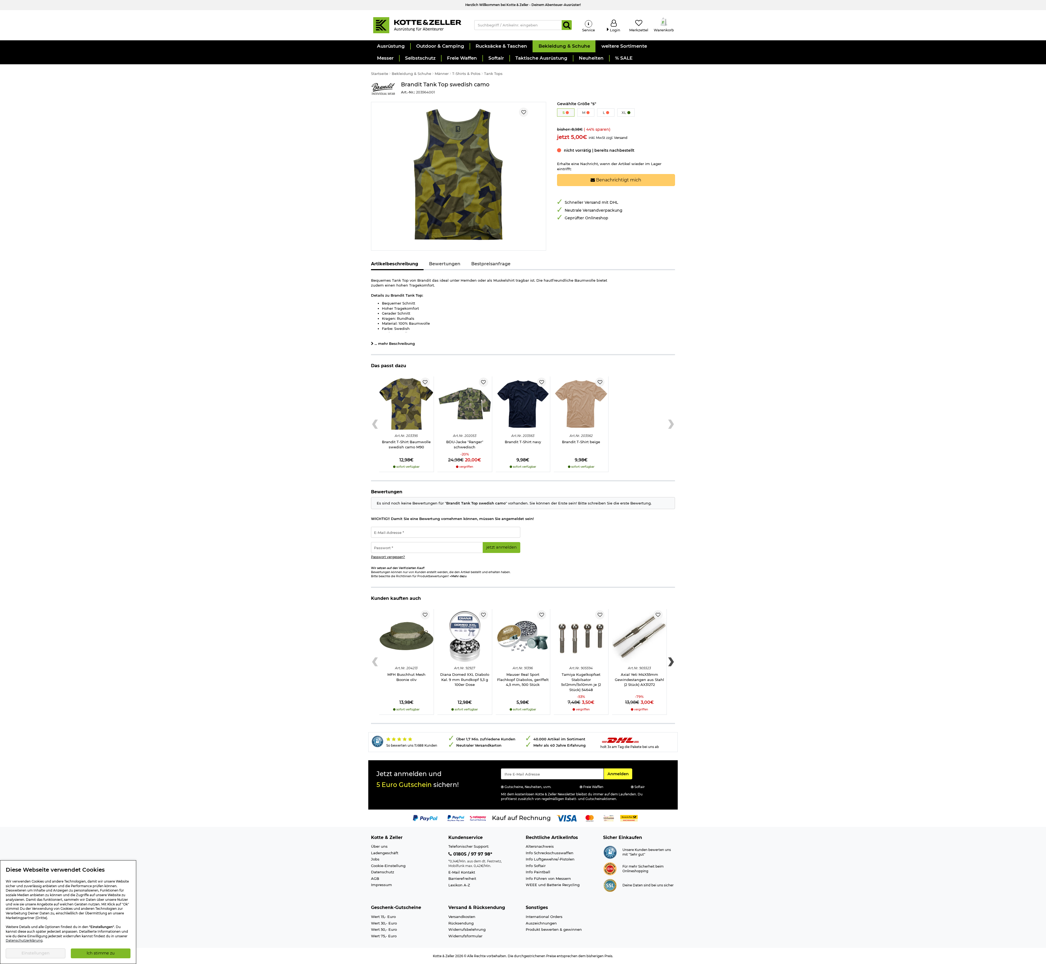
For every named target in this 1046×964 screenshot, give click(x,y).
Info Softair (536, 865)
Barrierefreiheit (462, 878)
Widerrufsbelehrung (467, 929)
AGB (375, 878)
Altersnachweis (540, 846)
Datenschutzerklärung (24, 940)
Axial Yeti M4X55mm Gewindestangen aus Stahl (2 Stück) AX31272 (639, 679)
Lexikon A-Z (459, 885)
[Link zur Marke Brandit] (383, 88)
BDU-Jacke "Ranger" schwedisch (464, 444)
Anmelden (619, 773)
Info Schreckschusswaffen (549, 853)
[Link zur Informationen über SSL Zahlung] (610, 885)
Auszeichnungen (541, 923)
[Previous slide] (375, 424)
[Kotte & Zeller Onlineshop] (417, 25)
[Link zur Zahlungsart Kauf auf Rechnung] (521, 818)
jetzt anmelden (501, 547)
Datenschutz (382, 872)
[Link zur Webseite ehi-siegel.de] (610, 868)
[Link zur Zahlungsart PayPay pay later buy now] (456, 818)
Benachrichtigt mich (618, 180)
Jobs (375, 859)
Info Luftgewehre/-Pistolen (550, 859)
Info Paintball (538, 872)
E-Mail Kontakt (461, 872)
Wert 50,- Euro (384, 929)
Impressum (381, 885)
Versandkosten (461, 916)
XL (624, 112)
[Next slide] (671, 424)
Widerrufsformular (465, 936)
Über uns (379, 846)
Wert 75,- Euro (384, 936)
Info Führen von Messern (548, 878)
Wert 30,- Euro (384, 923)
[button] (390, 46)
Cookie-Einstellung (388, 865)
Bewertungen (444, 263)
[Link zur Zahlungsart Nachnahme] (629, 818)
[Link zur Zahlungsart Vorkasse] (609, 818)
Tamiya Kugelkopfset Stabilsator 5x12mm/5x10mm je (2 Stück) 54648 (581, 682)
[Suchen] (567, 25)
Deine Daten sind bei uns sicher (648, 885)
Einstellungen (36, 953)
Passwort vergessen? (388, 557)
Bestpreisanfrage (490, 263)
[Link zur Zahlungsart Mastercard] (589, 818)
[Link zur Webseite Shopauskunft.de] (610, 852)
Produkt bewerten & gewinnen (554, 929)
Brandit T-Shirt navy (523, 442)
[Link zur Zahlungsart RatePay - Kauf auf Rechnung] (478, 818)
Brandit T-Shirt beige (581, 442)
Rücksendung (461, 923)
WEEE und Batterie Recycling (553, 885)
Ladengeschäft (384, 853)
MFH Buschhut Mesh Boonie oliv (406, 677)
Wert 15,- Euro (383, 916)
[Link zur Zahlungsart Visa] (567, 818)
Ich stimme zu (101, 953)
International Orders (544, 916)
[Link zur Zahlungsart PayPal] (425, 818)
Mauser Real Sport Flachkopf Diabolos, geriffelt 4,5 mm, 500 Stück (523, 679)
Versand (620, 138)
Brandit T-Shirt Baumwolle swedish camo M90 (406, 444)
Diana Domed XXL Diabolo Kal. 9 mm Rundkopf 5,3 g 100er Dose (464, 679)
